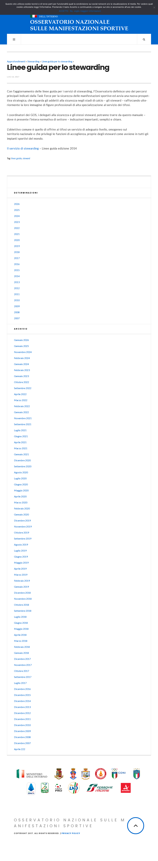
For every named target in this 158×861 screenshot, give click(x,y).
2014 (17, 276)
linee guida (16, 158)
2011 (17, 294)
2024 (17, 215)
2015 (17, 270)
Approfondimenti (16, 61)
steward (26, 158)
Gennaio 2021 (21, 454)
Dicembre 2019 (22, 520)
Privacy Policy (71, 833)
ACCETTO (63, 11)
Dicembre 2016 (22, 688)
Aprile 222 (19, 749)
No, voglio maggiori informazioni (85, 11)
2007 (17, 318)
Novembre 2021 (23, 418)
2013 (17, 282)
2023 (17, 221)
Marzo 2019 (20, 574)
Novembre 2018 (23, 598)
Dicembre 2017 (22, 658)
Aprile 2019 (20, 568)
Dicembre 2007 (22, 743)
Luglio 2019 (20, 550)
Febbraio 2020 (22, 508)
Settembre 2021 (22, 424)
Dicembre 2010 (22, 725)
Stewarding (33, 61)
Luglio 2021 (20, 430)
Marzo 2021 (20, 448)
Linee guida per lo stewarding (57, 61)
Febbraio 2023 (22, 370)
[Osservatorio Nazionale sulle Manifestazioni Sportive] (79, 19)
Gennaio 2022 (21, 412)
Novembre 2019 (23, 526)
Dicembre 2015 (22, 694)
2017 (17, 258)
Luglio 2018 (20, 616)
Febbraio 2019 (22, 580)
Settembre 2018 (22, 610)
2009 (17, 306)
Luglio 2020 (20, 478)
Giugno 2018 (21, 622)
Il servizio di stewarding (23, 148)
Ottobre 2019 (21, 532)
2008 (17, 312)
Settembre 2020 (22, 466)
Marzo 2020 (20, 502)
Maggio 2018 (21, 628)
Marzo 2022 (20, 400)
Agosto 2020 (21, 472)
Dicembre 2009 (22, 731)
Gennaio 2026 (21, 339)
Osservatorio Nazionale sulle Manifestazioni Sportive (70, 823)
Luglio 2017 (20, 682)
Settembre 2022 (22, 388)
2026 (17, 203)
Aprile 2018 (20, 634)
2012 (17, 288)
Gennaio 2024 (21, 364)
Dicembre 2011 (22, 719)
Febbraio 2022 (22, 406)
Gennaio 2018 (21, 652)
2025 (17, 209)
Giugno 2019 (21, 556)
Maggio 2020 (21, 490)
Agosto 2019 (21, 544)
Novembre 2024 (23, 352)
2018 (17, 252)
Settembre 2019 (22, 538)
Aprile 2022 (20, 394)
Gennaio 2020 (21, 514)
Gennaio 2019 (21, 586)
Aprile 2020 (20, 496)
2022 (17, 227)
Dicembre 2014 (22, 700)
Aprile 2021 (20, 442)
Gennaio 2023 (21, 376)
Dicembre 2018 (22, 592)
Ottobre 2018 (21, 604)
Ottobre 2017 (21, 670)
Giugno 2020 (21, 484)
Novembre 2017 (23, 664)
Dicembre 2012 (22, 713)
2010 (17, 300)
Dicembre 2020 (22, 460)
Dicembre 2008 (22, 737)
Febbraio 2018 (22, 646)
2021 (17, 233)
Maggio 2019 (21, 562)
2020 (17, 240)
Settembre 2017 (22, 676)
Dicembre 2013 (22, 706)
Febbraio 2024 (22, 358)
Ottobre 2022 (21, 382)
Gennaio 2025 (21, 345)
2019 (17, 246)
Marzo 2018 (20, 640)
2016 (17, 264)
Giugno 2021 (21, 436)
